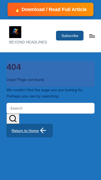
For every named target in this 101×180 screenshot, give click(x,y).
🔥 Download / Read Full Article (50, 9)
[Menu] (92, 35)
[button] (69, 35)
